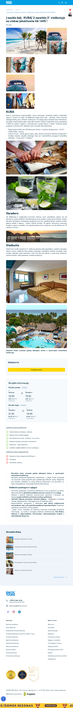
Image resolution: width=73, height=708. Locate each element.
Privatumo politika (54, 637)
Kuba (17, 10)
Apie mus (51, 624)
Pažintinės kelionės (12, 643)
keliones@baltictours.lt (18, 606)
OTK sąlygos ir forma (55, 643)
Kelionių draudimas (12, 646)
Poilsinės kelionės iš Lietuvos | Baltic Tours (20, 634)
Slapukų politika (53, 646)
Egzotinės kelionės (12, 640)
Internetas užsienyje (13, 656)
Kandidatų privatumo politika (57, 656)
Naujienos (51, 634)
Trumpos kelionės (12, 637)
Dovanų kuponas (11, 653)
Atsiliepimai (52, 659)
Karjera (50, 653)
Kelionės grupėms (12, 624)
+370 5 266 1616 (16, 600)
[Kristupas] (70, 14)
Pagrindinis (9, 10)
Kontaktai (51, 627)
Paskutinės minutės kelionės (15, 631)
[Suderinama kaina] (70, 10)
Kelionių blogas (53, 631)
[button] (3, 699)
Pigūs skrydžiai (10, 650)
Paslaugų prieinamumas (55, 650)
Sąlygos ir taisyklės (54, 640)
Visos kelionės (10, 627)
